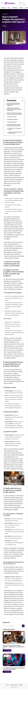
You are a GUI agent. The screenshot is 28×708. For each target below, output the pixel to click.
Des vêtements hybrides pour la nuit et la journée (15, 132)
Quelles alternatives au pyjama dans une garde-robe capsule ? (14, 125)
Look (4, 26)
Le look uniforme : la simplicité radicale (14, 129)
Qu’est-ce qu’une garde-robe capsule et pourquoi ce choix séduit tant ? (13, 104)
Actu (6, 656)
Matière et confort (12, 116)
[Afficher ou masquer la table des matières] (19, 100)
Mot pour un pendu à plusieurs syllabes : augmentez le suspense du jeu (13, 646)
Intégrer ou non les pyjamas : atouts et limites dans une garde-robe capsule (14, 109)
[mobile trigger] (2, 3)
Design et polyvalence (13, 119)
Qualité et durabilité (12, 122)
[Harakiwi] (10, 3)
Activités (7, 633)
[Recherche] (20, 3)
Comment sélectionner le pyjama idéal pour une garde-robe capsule (14, 113)
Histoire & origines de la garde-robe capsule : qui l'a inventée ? (12, 263)
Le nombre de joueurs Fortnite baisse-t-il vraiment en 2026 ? (14, 668)
